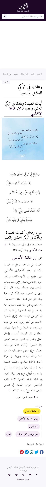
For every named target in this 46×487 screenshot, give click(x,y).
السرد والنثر (24, 74)
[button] (37, 474)
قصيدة (6, 81)
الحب (8, 434)
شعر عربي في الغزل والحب (27, 434)
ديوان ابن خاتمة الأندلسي (28, 419)
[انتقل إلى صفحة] (4, 16)
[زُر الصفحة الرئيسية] (23, 7)
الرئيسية (39, 74)
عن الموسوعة (7, 74)
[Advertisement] (23, 45)
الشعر (32, 74)
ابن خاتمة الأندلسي (24, 257)
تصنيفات (39, 406)
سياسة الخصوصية (23, 479)
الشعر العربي (33, 426)
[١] (10, 390)
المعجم (16, 74)
